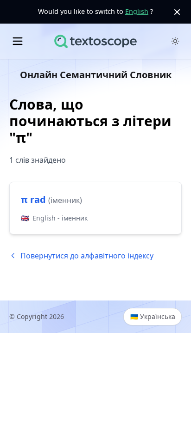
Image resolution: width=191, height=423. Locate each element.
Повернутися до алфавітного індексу (86, 256)
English (136, 11)
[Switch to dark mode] (175, 41)
